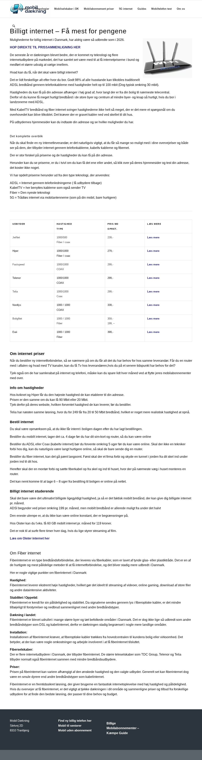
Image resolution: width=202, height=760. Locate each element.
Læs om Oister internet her (30, 538)
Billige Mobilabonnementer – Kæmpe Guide (123, 728)
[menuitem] (21, 9)
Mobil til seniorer (69, 725)
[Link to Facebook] (189, 755)
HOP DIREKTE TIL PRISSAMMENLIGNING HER (45, 47)
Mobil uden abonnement (75, 730)
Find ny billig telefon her (75, 720)
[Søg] (14, 26)
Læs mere (153, 237)
